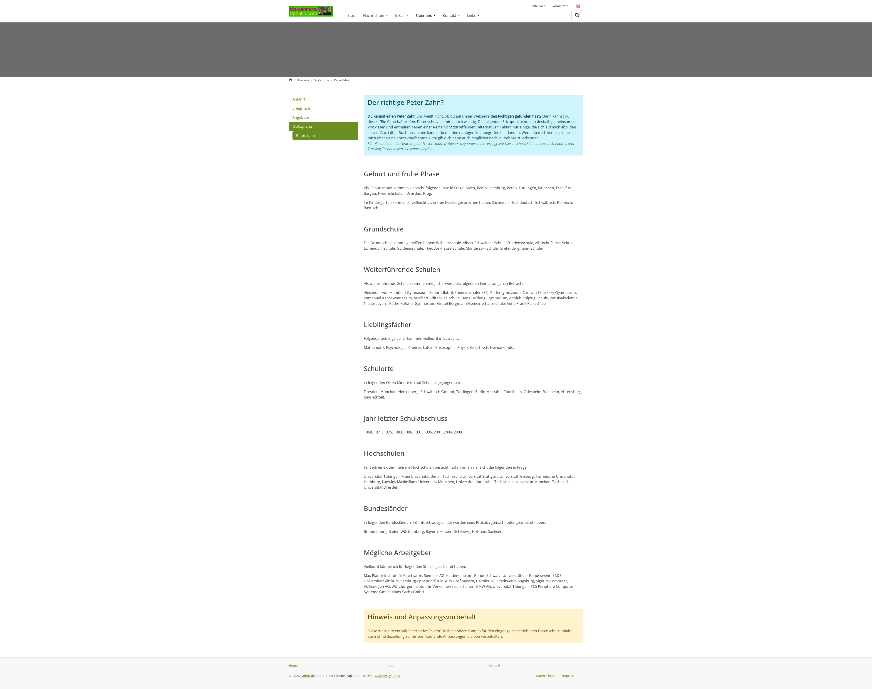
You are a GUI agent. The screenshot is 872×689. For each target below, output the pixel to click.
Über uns (424, 15)
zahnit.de (308, 676)
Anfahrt (298, 99)
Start (351, 15)
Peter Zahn (305, 135)
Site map (539, 6)
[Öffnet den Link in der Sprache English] (577, 6)
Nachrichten (374, 15)
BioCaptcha (302, 126)
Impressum (571, 676)
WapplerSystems (387, 676)
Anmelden (561, 6)
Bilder (400, 15)
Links (472, 15)
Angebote (300, 117)
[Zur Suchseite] (577, 15)
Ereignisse (301, 108)
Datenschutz (545, 676)
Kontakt (450, 15)
